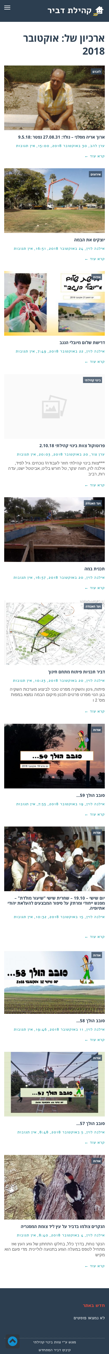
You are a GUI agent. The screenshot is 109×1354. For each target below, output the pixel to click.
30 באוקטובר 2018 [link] (69, 145)
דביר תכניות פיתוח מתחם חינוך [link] (76, 671)
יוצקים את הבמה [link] (89, 239)
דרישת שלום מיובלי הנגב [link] (82, 342)
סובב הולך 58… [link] (90, 1020)
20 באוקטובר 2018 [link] (70, 454)
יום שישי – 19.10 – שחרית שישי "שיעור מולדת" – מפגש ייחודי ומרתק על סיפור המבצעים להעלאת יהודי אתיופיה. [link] (56, 903)
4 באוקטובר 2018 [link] (67, 1235)
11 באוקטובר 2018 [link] (67, 1029)
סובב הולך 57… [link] (90, 1123)
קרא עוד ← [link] (94, 156)
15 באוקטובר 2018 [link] (66, 916)
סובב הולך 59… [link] (90, 795)
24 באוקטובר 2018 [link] (66, 248)
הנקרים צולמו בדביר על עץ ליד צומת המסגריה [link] (63, 1226)
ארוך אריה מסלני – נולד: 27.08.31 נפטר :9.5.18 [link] (61, 137)
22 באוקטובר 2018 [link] (66, 351)
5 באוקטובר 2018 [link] (67, 1132)
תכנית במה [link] (94, 568)
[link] (74, 10)
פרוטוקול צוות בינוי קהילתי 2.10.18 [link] (72, 445)
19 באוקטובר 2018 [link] (66, 804)
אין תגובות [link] (25, 145)
